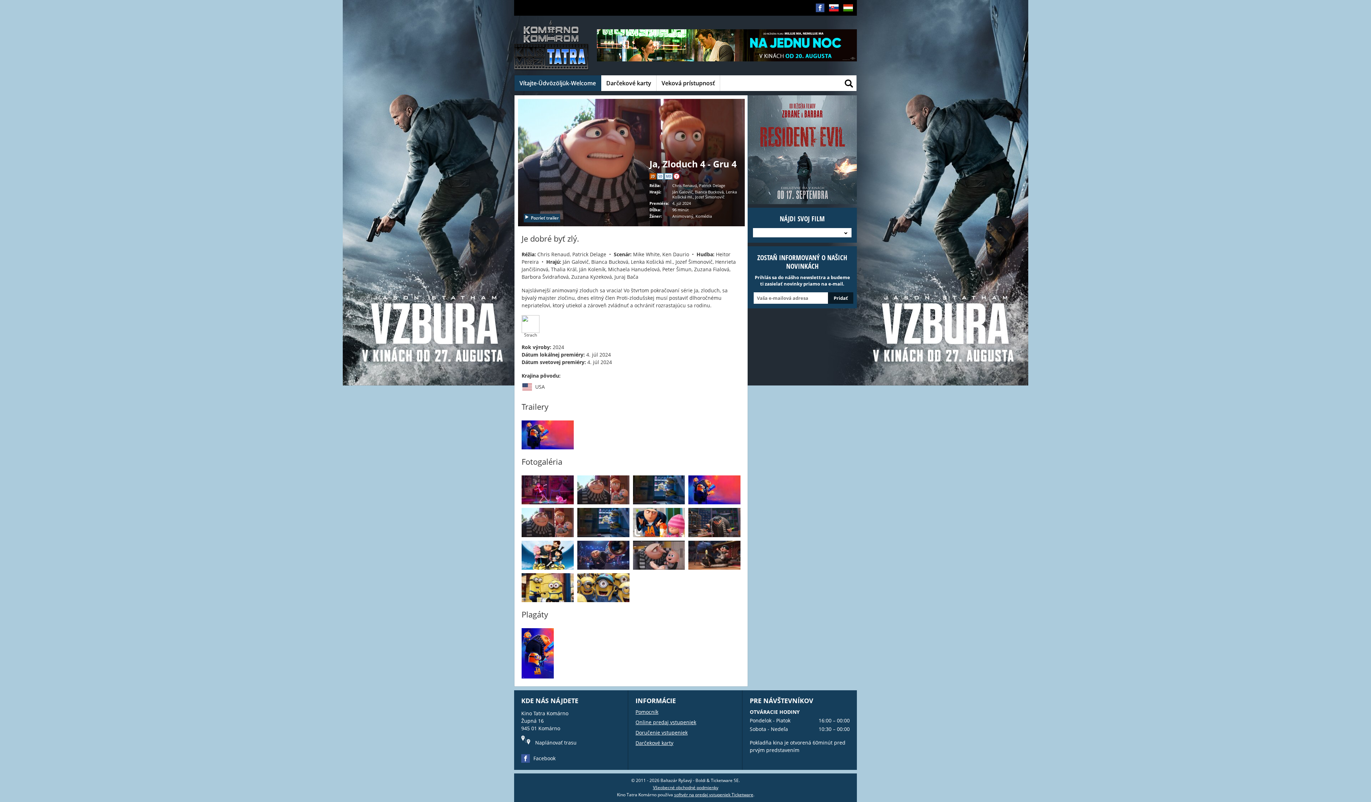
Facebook (544, 758)
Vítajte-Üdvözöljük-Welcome (557, 83)
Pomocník (647, 711)
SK (831, 19)
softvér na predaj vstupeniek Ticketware (713, 795)
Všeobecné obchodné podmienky (685, 788)
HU (846, 19)
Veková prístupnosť (688, 83)
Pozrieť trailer (545, 218)
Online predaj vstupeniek (666, 722)
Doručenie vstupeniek (662, 732)
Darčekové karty (628, 83)
